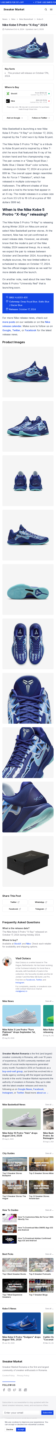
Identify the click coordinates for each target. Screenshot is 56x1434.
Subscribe (47, 1412)
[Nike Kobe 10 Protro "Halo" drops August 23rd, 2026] (21, 1126)
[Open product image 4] (28, 535)
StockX (17, 943)
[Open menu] (51, 9)
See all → (49, 1001)
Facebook (30, 330)
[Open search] (45, 9)
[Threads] (20, 1389)
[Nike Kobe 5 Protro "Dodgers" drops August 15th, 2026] (21, 1330)
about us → (43, 1092)
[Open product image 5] (28, 589)
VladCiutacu (23, 958)
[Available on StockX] (49, 94)
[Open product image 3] (28, 480)
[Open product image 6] (28, 643)
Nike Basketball (26, 19)
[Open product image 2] (28, 426)
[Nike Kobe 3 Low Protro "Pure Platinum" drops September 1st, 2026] (21, 1023)
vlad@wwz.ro (21, 991)
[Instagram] (9, 1389)
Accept (21, 1429)
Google (6, 330)
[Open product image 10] (28, 861)
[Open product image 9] (28, 807)
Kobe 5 (40, 19)
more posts (8, 321)
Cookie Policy (8, 1375)
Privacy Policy (23, 1375)
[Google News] (25, 1389)
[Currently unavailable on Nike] (49, 101)
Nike (13, 19)
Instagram (20, 982)
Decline (9, 1429)
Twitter (16, 330)
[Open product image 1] (28, 372)
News (4, 19)
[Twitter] (14, 1389)
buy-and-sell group (12, 1071)
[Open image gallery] (28, 48)
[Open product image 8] (28, 752)
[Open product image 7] (28, 698)
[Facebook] (3, 1389)
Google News (25, 1089)
